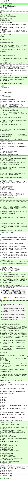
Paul (2, 260)
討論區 (6, 4)
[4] (6, 8)
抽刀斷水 (3, 233)
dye (2, 14)
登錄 (7, 478)
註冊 (10, 478)
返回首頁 (2, 478)
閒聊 (10, 4)
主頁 (2, 4)
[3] (3, 8)
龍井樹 (2, 10)
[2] (1, 8)
